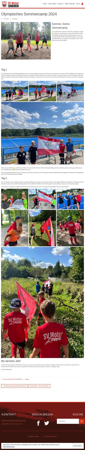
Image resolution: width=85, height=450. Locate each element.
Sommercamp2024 (7, 379)
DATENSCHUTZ (50, 436)
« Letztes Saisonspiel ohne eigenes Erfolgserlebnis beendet (14, 386)
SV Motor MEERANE (17, 379)
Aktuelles (27, 379)
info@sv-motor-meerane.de (14, 421)
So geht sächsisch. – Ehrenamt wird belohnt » (39, 386)
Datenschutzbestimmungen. (9, 446)
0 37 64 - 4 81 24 (16, 424)
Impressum (33, 436)
